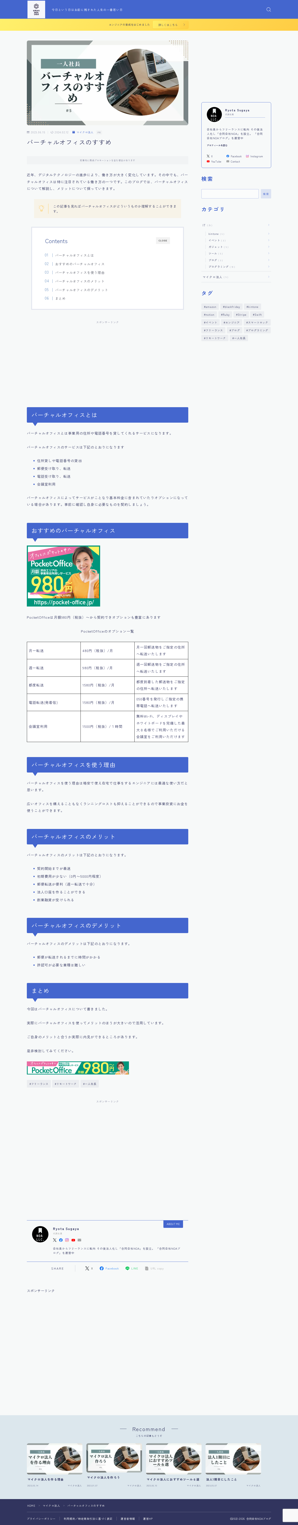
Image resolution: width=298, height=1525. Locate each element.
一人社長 (240, 338)
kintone (216, 234)
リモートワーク (216, 338)
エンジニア (232, 322)
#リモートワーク (66, 1084)
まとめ (60, 298)
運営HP (148, 1518)
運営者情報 (128, 1518)
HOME (31, 1505)
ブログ (215, 260)
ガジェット (218, 247)
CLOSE (163, 240)
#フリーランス (38, 1084)
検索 (266, 194)
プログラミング (221, 266)
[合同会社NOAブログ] (36, 9)
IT (207, 225)
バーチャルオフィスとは (74, 255)
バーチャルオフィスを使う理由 (80, 272)
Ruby (226, 314)
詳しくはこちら (168, 25)
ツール (215, 253)
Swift (258, 314)
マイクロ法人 (85, 132)
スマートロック (258, 322)
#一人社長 (89, 1084)
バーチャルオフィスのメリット (80, 281)
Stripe (242, 314)
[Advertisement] (107, 359)
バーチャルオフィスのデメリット (81, 289)
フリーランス (214, 330)
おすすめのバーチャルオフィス (80, 263)
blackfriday (232, 306)
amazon (211, 306)
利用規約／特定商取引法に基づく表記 (88, 1518)
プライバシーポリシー (41, 1518)
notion (210, 314)
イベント (216, 240)
